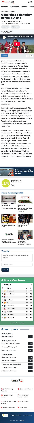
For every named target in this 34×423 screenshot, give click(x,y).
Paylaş (5, 55)
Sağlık (31, 7)
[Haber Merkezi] (5, 183)
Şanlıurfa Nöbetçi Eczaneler (7, 390)
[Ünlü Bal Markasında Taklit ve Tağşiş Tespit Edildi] (8, 218)
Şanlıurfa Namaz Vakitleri (7, 396)
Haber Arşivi (23, 407)
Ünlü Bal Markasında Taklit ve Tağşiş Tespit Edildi (8, 225)
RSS (6, 415)
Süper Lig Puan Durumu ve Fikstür (8, 402)
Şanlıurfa (4, 7)
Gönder (5, 270)
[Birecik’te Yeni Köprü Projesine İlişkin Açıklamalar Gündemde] (8, 234)
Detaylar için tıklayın (17, 323)
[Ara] (29, 2)
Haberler (4, 11)
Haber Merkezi (16, 182)
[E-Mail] (12, 185)
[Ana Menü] (31, 2)
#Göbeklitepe (15, 26)
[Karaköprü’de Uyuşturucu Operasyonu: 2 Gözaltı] (8, 200)
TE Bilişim (21, 420)
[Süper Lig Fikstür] (32, 329)
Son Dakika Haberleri (9, 407)
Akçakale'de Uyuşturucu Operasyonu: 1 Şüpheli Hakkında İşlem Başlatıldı (25, 208)
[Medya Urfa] (7, 2)
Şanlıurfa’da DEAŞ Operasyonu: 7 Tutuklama (23, 225)
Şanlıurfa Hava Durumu (26, 389)
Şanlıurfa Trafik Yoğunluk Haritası (23, 396)
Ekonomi (24, 7)
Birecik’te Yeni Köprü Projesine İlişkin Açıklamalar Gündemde (8, 241)
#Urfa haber (5, 26)
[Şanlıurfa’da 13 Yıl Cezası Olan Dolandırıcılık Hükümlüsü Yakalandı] (25, 234)
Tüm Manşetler (24, 401)
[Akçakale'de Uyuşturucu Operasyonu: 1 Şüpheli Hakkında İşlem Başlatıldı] (25, 200)
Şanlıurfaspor (14, 7)
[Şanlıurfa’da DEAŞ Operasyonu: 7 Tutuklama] (25, 218)
